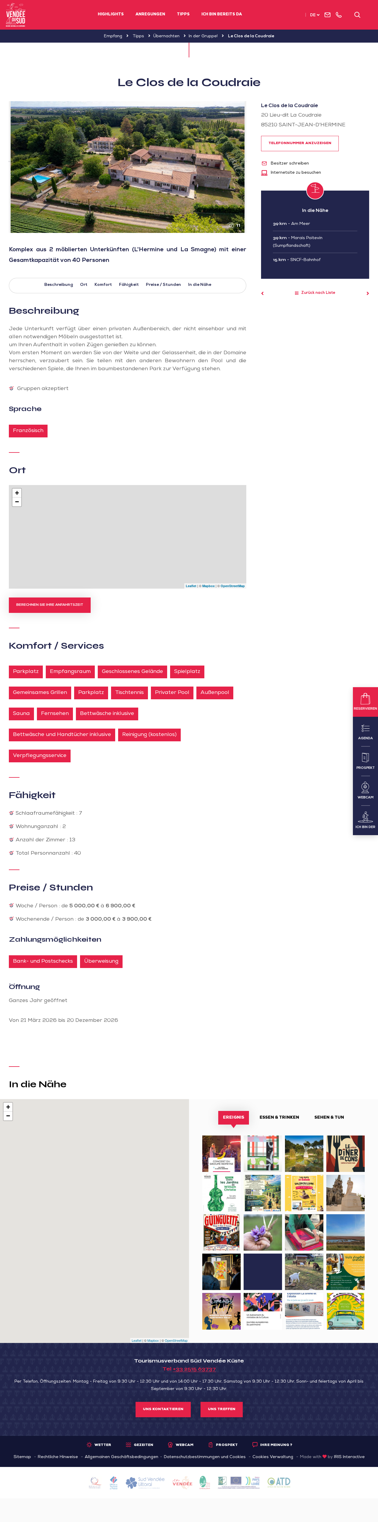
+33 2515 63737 (194, 1368)
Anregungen (150, 15)
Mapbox (208, 586)
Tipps (183, 15)
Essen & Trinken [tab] (279, 1118)
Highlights (111, 15)
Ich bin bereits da (221, 15)
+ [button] (17, 493)
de (313, 15)
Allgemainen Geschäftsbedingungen (121, 1457)
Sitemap (22, 1457)
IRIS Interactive (349, 1457)
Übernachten (166, 36)
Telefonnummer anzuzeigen (299, 143)
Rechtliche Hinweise (58, 1457)
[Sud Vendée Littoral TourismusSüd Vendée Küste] (16, 14)
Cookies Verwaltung (272, 1457)
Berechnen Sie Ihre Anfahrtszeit (49, 605)
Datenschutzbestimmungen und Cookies (205, 1457)
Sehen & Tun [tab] (329, 1118)
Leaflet (191, 586)
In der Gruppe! (203, 36)
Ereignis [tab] (233, 1118)
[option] (127, 167)
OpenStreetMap (233, 586)
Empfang (113, 36)
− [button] (17, 501)
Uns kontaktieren (163, 1409)
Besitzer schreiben (289, 164)
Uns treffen (221, 1409)
